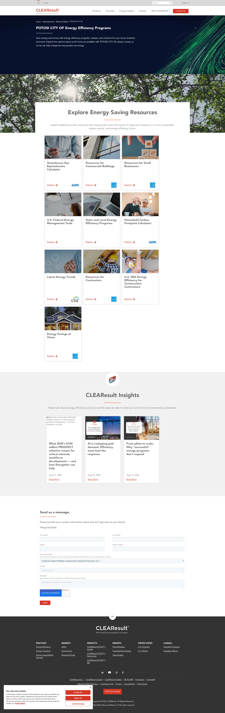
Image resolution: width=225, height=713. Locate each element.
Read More (54, 480)
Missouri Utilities (62, 21)
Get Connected (112, 691)
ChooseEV (151, 680)
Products (96, 11)
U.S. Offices (143, 651)
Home (38, 21)
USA (38, 3)
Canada (46, 3)
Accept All (78, 692)
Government (67, 651)
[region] (48, 697)
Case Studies (117, 655)
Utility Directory (48, 21)
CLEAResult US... (76, 680)
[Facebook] (123, 672)
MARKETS (66, 643)
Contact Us (180, 11)
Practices (110, 11)
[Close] (90, 687)
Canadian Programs (171, 647)
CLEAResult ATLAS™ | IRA (96, 661)
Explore (51, 185)
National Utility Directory (88, 684)
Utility (64, 647)
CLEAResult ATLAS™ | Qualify (96, 648)
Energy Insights (126, 11)
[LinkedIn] (102, 672)
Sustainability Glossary (121, 651)
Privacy (119, 684)
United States (145, 643)
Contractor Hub (107, 684)
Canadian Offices (170, 651)
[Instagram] (116, 672)
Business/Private (68, 655)
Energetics (139, 680)
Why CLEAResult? (159, 11)
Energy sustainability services (45, 656)
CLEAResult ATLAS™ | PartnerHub (96, 655)
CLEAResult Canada (94, 680)
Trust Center (142, 684)
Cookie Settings (78, 704)
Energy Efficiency (43, 647)
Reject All (78, 698)
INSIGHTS (116, 643)
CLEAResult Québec (113, 680)
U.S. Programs (144, 647)
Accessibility (129, 684)
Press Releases (118, 647)
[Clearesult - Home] (112, 630)
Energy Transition (43, 651)
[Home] (48, 10)
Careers (142, 11)
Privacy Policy (20, 703)
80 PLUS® (128, 680)
